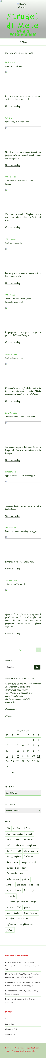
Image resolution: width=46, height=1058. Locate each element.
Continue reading (12, 106)
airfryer (26, 828)
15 (33, 750)
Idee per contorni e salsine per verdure (20, 416)
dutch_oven (12, 862)
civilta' (9, 845)
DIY (19, 850)
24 (7, 761)
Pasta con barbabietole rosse (16, 242)
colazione (19, 845)
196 (8, 828)
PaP (19, 907)
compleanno (32, 845)
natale (33, 901)
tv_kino (10, 918)
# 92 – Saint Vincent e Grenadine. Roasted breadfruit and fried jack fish (22, 965)
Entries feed (9, 1024)
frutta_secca (12, 879)
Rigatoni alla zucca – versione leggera (20, 475)
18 (12, 756)
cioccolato (28, 839)
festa (24, 867)
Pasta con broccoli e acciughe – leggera (21, 531)
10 (7, 750)
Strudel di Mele (23, 21)
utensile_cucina (24, 918)
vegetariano (11, 924)
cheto (18, 839)
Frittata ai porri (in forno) (15, 584)
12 (18, 750)
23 (38, 756)
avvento (29, 834)
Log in (7, 1018)
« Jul (12, 771)
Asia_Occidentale (14, 834)
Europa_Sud (12, 867)
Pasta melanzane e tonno (14, 357)
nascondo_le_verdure (17, 901)
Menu (24, 42)
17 (7, 756)
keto (31, 884)
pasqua (27, 907)
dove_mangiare (13, 856)
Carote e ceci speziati (14, 65)
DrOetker (28, 856)
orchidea (10, 907)
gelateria (25, 879)
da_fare (10, 850)
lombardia (10, 896)
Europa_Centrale (29, 862)
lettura (18, 890)
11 (12, 750)
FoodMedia (11, 873)
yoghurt (9, 929)
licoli (26, 890)
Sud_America (30, 913)
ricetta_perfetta (13, 913)
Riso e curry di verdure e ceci (17, 121)
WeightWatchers (27, 924)
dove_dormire (31, 850)
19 (18, 756)
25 (12, 761)
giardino (10, 884)
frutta (22, 873)
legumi (9, 890)
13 (23, 750)
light (33, 890)
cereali (9, 839)
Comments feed (11, 1029)
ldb (37, 884)
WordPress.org (10, 1034)
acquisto (16, 828)
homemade (21, 884)
